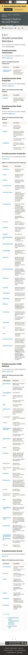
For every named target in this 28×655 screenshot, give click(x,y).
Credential (5, 227)
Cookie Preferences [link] (11, 652)
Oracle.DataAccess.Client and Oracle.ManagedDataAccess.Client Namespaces (13, 620)
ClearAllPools (6, 143)
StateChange (6, 605)
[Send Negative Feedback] (22, 643)
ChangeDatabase (7, 392)
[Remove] (15, 2)
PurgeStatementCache (7, 518)
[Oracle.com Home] (3, 2)
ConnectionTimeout (7, 192)
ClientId (4, 174)
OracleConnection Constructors (7, 70)
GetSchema (5, 473)
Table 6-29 (5, 556)
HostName (5, 287)
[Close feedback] (7, 643)
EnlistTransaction (6, 439)
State (4, 333)
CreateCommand (6, 409)
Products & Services (8, 650)
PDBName (5, 304)
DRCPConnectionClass (8, 269)
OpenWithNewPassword (7, 508)
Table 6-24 (10, 58)
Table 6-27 (6, 158)
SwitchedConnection (8, 345)
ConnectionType (7, 204)
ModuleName (6, 298)
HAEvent (5, 593)
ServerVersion (6, 312)
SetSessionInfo (6, 525)
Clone (4, 395)
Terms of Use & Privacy (20, 650)
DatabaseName (6, 250)
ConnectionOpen (7, 566)
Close (4, 404)
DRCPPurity (5, 278)
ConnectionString (7, 185)
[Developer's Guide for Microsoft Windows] (15, 28)
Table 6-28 (10, 371)
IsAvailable (5, 98)
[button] (6, 2)
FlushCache (5, 453)
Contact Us (20, 648)
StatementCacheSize (8, 339)
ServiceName (6, 322)
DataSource (5, 257)
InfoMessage (6, 598)
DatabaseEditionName (8, 244)
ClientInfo (5, 180)
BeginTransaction (7, 384)
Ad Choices (20, 652)
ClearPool (5, 131)
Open (4, 499)
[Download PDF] (18, 28)
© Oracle (7, 648)
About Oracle (13, 648)
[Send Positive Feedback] (25, 643)
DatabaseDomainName (7, 237)
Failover (5, 579)
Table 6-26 (11, 86)
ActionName (6, 169)
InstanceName (6, 293)
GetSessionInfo (6, 480)
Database (5, 234)
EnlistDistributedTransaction (7, 428)
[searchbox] (21, 2)
